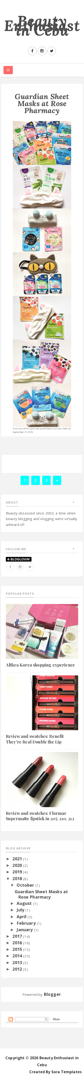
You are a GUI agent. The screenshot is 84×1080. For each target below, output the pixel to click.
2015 (17, 949)
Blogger (52, 994)
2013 (17, 962)
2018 (17, 878)
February (27, 923)
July (21, 910)
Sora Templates (66, 1071)
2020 (17, 865)
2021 (17, 858)
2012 (17, 969)
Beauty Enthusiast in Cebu (42, 25)
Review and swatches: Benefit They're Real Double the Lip (35, 738)
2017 (17, 936)
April (22, 916)
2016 (17, 942)
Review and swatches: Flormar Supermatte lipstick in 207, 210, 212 (40, 815)
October (26, 885)
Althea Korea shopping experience (40, 665)
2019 (17, 872)
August (25, 903)
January (25, 929)
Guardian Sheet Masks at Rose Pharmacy (41, 894)
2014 (17, 955)
